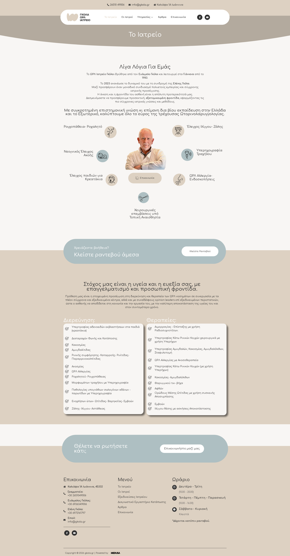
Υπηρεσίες (143, 17)
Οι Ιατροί (127, 17)
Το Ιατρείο (110, 17)
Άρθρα (162, 17)
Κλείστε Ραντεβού (200, 251)
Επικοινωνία (178, 17)
